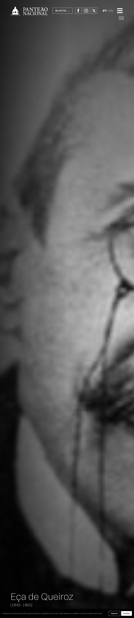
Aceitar (126, 613)
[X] (94, 11)
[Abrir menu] (120, 10)
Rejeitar (114, 613)
